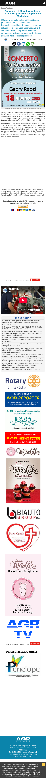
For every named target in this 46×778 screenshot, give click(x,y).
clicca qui (35, 776)
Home (3, 8)
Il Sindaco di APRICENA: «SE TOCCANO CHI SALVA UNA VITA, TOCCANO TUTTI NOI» (21, 328)
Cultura (10, 8)
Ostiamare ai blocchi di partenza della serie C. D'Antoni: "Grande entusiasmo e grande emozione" (21, 368)
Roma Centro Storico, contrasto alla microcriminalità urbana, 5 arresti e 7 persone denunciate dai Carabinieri (21, 339)
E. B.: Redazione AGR (17, 39)
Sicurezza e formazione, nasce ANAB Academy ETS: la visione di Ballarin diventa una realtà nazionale (22, 355)
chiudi (38, 772)
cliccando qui (27, 772)
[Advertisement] (23, 163)
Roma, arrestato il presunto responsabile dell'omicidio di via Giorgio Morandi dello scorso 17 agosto (22, 364)
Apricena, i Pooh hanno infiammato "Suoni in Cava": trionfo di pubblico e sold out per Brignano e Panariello (22, 360)
